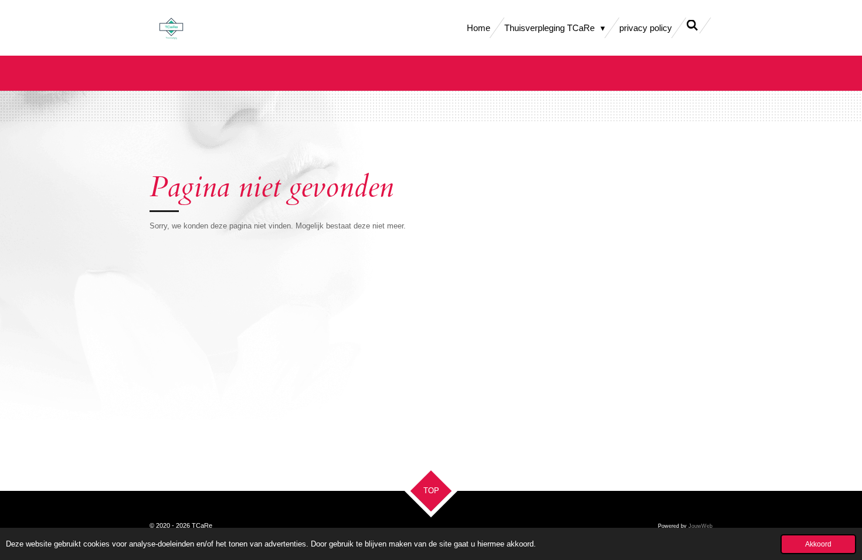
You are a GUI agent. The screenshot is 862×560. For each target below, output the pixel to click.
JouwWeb (700, 526)
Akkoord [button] (818, 544)
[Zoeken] (692, 25)
